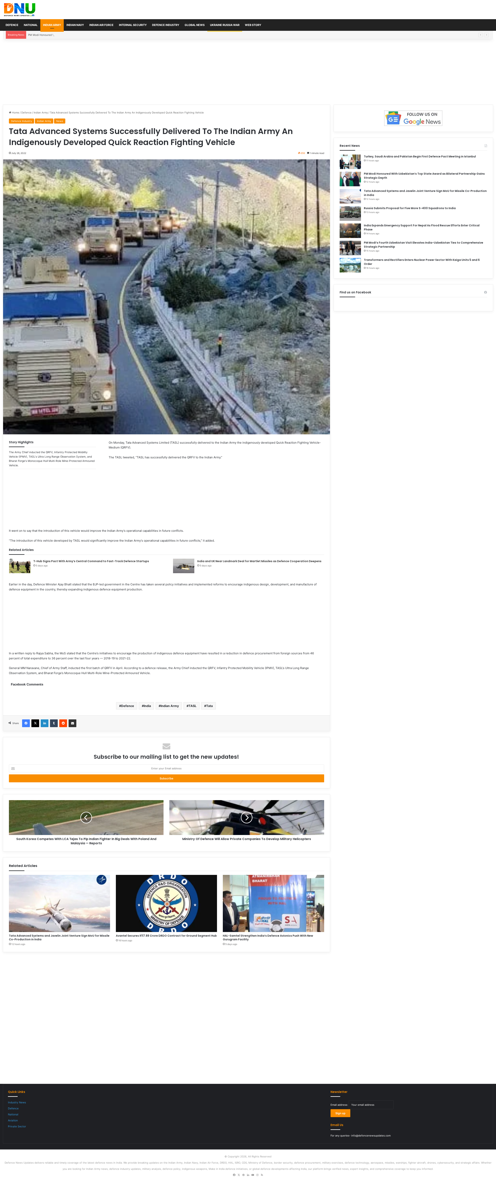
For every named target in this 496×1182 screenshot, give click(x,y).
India (147, 706)
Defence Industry (165, 25)
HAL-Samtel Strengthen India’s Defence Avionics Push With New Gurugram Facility (268, 937)
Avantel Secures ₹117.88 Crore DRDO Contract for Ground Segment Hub (166, 936)
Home (15, 112)
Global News (195, 25)
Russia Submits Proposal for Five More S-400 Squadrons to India (410, 208)
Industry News (17, 1102)
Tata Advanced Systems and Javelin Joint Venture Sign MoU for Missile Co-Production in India (59, 937)
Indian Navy (75, 25)
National (31, 25)
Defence (12, 25)
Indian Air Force (101, 25)
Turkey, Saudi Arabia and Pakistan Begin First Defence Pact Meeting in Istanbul (420, 156)
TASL (192, 706)
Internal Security (133, 25)
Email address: (340, 1104)
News (59, 121)
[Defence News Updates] (19, 9)
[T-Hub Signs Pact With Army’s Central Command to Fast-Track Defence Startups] (19, 566)
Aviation (13, 1120)
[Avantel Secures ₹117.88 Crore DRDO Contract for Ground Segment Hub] (166, 903)
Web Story (253, 25)
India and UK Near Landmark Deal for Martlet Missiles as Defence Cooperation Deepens (259, 561)
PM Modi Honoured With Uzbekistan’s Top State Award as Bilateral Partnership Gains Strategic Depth (89, 34)
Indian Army (52, 25)
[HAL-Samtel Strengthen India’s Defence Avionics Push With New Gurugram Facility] (273, 903)
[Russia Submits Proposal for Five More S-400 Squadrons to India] (350, 213)
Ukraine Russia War (224, 25)
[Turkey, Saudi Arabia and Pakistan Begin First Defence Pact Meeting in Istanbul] (350, 162)
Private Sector (17, 1126)
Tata (209, 706)
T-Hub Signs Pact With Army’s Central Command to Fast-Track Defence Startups (91, 561)
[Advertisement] (248, 72)
